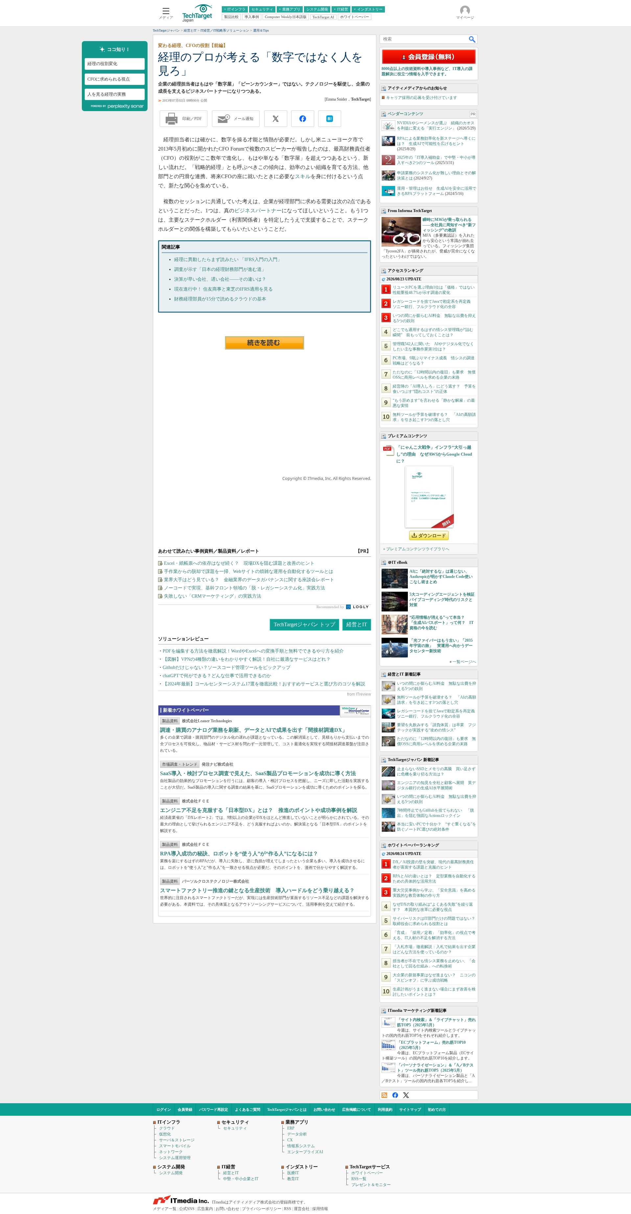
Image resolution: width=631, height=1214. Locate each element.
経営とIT (356, 624)
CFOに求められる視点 (108, 79)
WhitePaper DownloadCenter (355, 711)
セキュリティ (235, 1128)
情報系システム (301, 1146)
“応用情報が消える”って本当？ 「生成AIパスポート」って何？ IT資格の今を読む (441, 622)
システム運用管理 (175, 1157)
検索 (473, 39)
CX (290, 1140)
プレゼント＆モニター (371, 1184)
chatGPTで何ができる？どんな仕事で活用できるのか (217, 675)
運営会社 (302, 1208)
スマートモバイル (175, 1146)
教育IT (293, 1179)
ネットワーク (171, 1152)
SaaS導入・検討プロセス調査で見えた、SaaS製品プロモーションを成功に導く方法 (258, 773)
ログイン (163, 1109)
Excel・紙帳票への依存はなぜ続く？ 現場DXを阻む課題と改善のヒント (239, 563)
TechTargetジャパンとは (287, 1109)
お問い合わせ (324, 1109)
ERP (290, 1128)
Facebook (395, 1095)
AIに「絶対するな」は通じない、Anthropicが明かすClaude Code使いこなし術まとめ (441, 576)
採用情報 (320, 1208)
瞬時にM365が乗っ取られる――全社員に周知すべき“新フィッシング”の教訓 (449, 224)
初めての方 (437, 1109)
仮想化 (165, 1134)
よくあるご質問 (247, 1109)
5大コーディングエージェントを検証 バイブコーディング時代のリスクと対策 (444, 599)
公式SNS (187, 1208)
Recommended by (330, 607)
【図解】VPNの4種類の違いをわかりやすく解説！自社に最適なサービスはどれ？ (247, 659)
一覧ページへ (464, 661)
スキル (303, 176)
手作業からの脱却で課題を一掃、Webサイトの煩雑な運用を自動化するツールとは (248, 571)
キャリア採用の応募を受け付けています (421, 97)
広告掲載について (356, 1109)
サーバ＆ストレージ (177, 1140)
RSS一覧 (358, 1179)
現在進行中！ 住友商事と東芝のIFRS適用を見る (223, 289)
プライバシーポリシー (261, 1208)
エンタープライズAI (305, 1152)
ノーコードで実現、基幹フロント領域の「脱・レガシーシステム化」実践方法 (244, 587)
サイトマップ (410, 1109)
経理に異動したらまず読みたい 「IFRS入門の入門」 (228, 259)
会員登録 (185, 1109)
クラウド (167, 1128)
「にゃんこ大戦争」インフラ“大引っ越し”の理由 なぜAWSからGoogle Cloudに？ (434, 454)
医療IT (293, 1173)
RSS (384, 1095)
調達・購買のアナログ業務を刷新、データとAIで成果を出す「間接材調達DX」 (253, 730)
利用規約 (385, 1109)
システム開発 (171, 1173)
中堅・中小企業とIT (240, 1179)
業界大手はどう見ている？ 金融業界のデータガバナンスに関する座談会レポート (249, 579)
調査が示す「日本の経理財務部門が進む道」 (220, 269)
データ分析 (297, 1134)
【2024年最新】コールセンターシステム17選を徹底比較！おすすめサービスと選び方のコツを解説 (264, 683)
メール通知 (243, 118)
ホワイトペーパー (367, 1173)
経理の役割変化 (102, 63)
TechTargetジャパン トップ (304, 624)
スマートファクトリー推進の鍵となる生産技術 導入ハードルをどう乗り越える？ (257, 890)
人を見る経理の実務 (106, 94)
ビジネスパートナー (258, 210)
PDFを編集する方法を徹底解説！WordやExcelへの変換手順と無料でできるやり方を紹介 (253, 651)
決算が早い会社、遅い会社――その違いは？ (220, 279)
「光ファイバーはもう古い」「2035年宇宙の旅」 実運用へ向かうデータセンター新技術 (441, 645)
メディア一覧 (164, 1208)
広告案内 (205, 1208)
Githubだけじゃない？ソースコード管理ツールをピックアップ (227, 667)
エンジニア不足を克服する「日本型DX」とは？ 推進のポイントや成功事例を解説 (258, 810)
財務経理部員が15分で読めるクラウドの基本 (220, 299)
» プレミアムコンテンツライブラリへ (416, 549)
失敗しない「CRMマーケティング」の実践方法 (212, 596)
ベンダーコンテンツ (405, 113)
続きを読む (264, 342)
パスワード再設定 (213, 1109)
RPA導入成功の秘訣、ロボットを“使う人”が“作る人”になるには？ (239, 853)
